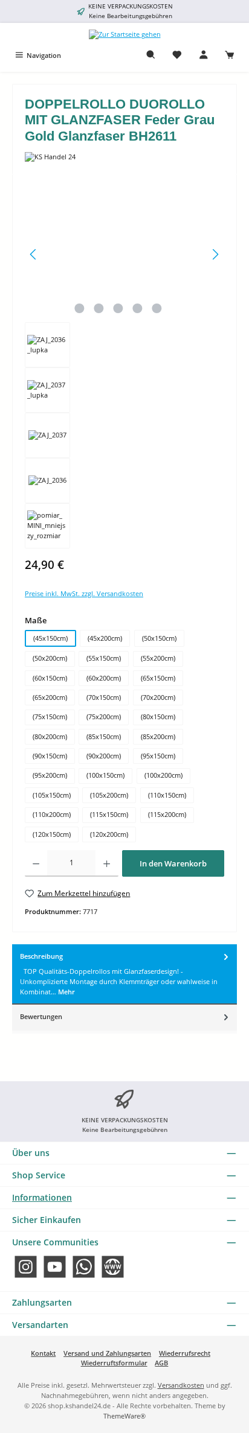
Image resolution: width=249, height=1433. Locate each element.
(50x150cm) (159, 638)
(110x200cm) (52, 814)
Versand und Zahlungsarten (107, 1353)
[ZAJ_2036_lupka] (124, 254)
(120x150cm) (52, 834)
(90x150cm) (50, 755)
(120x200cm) (109, 834)
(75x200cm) (103, 716)
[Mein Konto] (203, 55)
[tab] (124, 974)
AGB (161, 1362)
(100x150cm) (105, 775)
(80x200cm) (50, 736)
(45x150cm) (50, 638)
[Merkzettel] (177, 55)
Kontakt (43, 1353)
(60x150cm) (50, 677)
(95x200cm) (50, 775)
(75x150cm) (50, 716)
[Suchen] (151, 55)
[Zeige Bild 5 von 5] (156, 308)
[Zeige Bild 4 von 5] (137, 308)
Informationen (42, 1197)
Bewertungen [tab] (41, 1016)
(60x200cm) (103, 677)
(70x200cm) (158, 697)
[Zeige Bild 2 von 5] (98, 308)
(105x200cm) (109, 794)
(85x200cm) (158, 736)
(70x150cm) (103, 697)
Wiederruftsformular (114, 1362)
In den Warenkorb (173, 863)
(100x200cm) (163, 775)
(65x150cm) (158, 677)
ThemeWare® (124, 1415)
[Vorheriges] (34, 254)
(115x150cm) (109, 814)
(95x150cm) (158, 755)
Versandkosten (181, 1385)
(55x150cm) (103, 657)
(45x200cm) (105, 638)
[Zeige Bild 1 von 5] (79, 308)
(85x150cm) (103, 736)
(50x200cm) (50, 657)
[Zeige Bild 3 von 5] (118, 308)
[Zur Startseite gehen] (125, 34)
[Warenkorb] (229, 55)
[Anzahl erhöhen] (106, 863)
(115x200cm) (167, 814)
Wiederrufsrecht (184, 1353)
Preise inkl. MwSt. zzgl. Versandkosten (84, 593)
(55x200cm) (158, 657)
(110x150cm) (167, 794)
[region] (124, 367)
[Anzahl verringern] (36, 863)
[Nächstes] (215, 254)
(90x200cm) (103, 755)
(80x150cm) (158, 716)
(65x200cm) (50, 697)
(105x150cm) (52, 794)
